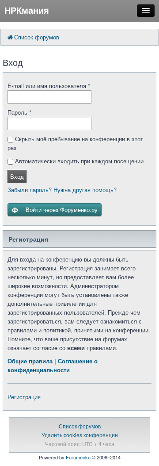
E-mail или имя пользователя (49, 85)
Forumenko (78, 457)
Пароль (19, 112)
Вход (17, 176)
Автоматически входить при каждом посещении (78, 161)
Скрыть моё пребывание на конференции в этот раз (75, 143)
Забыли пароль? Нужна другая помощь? (62, 189)
